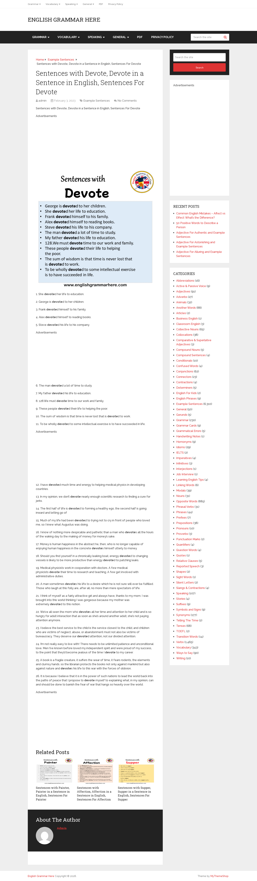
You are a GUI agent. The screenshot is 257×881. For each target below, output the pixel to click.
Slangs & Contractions (190, 588)
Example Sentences (96, 100)
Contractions (184, 382)
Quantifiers (183, 544)
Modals (181, 490)
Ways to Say (184, 653)
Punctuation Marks (188, 539)
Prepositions (184, 523)
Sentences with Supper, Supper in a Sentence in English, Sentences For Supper (134, 793)
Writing (180, 658)
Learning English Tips (190, 479)
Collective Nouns (187, 329)
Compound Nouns (188, 349)
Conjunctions (184, 371)
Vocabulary (52, 4)
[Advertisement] (95, 142)
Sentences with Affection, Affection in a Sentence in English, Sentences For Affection (94, 793)
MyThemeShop (219, 876)
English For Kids (186, 393)
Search (225, 37)
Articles (181, 313)
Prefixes (181, 517)
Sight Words (184, 577)
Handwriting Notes (188, 436)
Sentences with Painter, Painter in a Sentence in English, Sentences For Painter (53, 793)
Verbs (180, 642)
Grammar (33, 4)
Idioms (180, 447)
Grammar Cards (186, 425)
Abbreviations (185, 280)
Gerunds (181, 414)
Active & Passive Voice (191, 286)
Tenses (181, 625)
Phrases (181, 512)
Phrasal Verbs (185, 506)
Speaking (70, 4)
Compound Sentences (191, 355)
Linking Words (185, 485)
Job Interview (185, 474)
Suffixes (181, 604)
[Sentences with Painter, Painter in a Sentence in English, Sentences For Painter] (54, 771)
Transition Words (187, 636)
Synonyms (183, 615)
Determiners (184, 387)
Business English (187, 318)
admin (42, 100)
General (87, 4)
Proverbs (182, 533)
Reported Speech (188, 566)
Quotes (181, 555)
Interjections (184, 469)
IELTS (180, 452)
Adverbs (181, 297)
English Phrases (186, 398)
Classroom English (188, 324)
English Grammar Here (64, 19)
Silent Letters (185, 582)
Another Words (186, 307)
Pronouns (182, 528)
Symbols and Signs (188, 609)
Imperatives (184, 458)
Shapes (181, 571)
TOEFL (180, 631)
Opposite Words (186, 501)
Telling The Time (187, 620)
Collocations (184, 334)
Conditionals (184, 360)
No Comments (127, 100)
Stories (180, 598)
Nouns (180, 496)
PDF (101, 4)
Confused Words (187, 366)
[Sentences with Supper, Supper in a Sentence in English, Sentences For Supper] (136, 771)
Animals (181, 302)
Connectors (183, 377)
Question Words (186, 550)
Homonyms (184, 441)
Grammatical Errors (188, 431)
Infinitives (182, 463)
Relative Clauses (187, 561)
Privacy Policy (115, 4)
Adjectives (183, 291)
